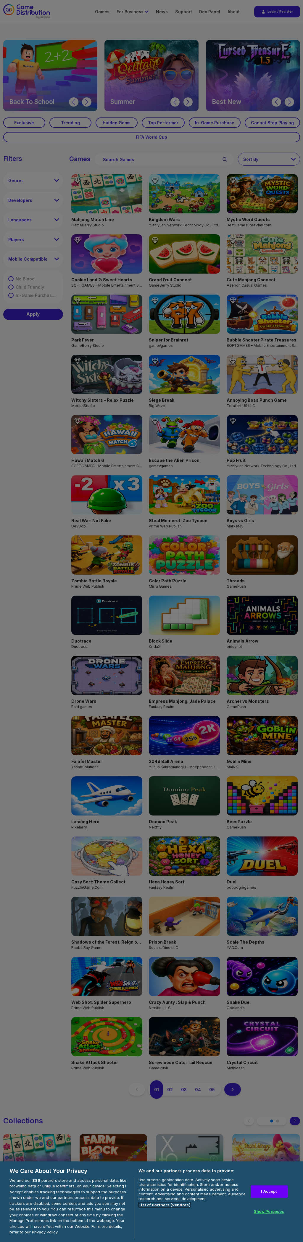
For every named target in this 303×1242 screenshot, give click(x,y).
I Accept (269, 1191)
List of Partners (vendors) (164, 1204)
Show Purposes (269, 1211)
